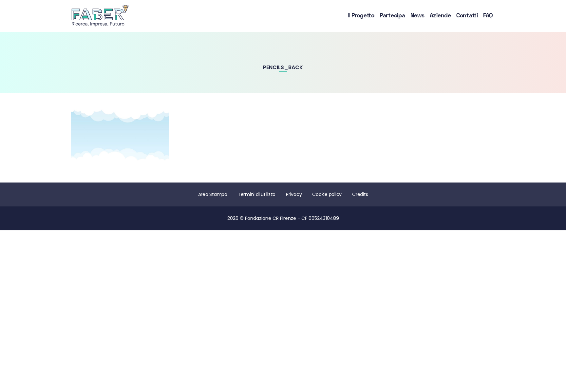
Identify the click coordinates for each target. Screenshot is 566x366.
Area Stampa (212, 194)
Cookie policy (327, 194)
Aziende (440, 16)
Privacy (294, 194)
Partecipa (392, 16)
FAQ (488, 16)
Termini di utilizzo (256, 194)
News (417, 16)
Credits (360, 194)
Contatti (467, 16)
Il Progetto (361, 16)
